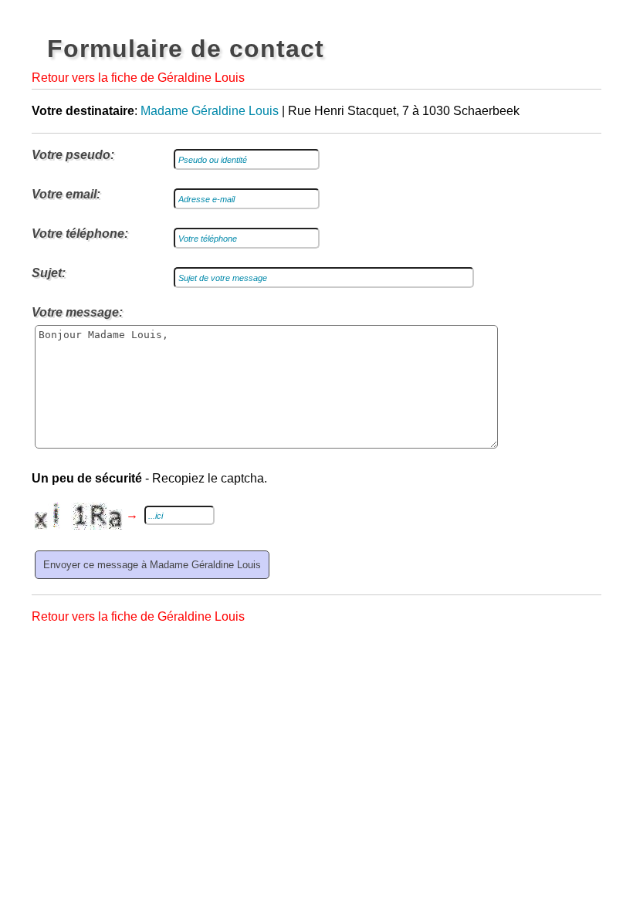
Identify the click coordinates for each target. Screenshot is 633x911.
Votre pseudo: (73, 154)
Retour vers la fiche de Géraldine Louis (138, 77)
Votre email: (66, 194)
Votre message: (77, 312)
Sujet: (49, 272)
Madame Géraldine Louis (209, 110)
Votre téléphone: (80, 233)
